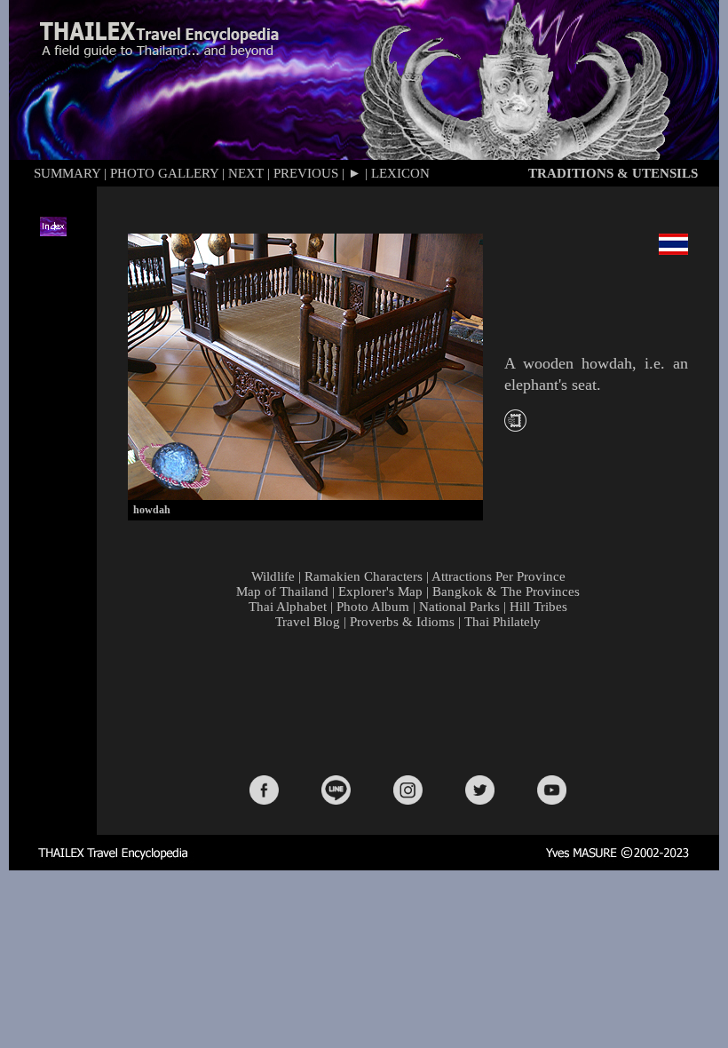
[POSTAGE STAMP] (515, 426)
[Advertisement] (412, 700)
